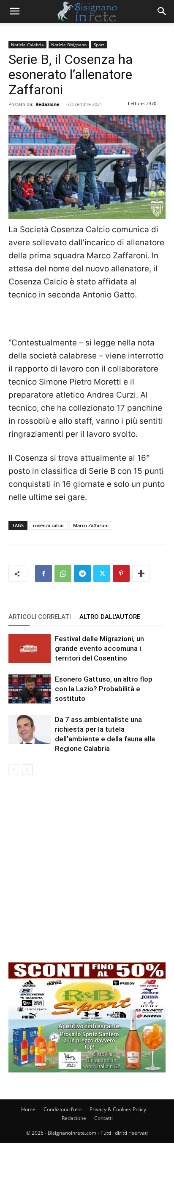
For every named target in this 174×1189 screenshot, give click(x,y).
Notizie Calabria (27, 45)
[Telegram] (82, 573)
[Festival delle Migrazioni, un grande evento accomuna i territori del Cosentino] (29, 648)
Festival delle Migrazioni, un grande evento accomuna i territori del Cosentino (99, 648)
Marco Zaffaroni (91, 525)
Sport (99, 45)
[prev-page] (13, 769)
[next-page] (27, 769)
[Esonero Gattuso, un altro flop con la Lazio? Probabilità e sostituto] (29, 688)
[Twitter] (101, 573)
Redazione (47, 104)
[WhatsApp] (62, 573)
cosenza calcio (48, 525)
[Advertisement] (87, 875)
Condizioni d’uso (63, 1109)
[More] (141, 573)
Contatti (103, 1118)
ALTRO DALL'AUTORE (109, 617)
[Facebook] (43, 573)
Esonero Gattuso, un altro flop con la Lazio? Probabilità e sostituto (103, 689)
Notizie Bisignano (69, 45)
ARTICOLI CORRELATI (39, 617)
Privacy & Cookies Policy (118, 1109)
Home (28, 1109)
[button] (14, 11)
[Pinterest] (121, 573)
